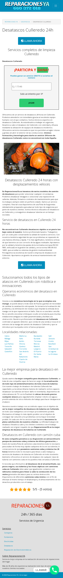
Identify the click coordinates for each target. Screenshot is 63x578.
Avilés (21, 341)
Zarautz (51, 338)
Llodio (51, 341)
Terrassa (37, 341)
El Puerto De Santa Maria (37, 354)
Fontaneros (8, 537)
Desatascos (25, 22)
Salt (50, 336)
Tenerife (8, 346)
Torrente (23, 349)
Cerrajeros (8, 533)
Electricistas (8, 541)
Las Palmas (9, 344)
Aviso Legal (23, 575)
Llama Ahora (32, 41)
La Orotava (52, 354)
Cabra (7, 336)
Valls (21, 338)
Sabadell (8, 349)
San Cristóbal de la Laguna (53, 349)
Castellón (8, 351)
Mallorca (22, 336)
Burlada (37, 338)
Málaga (7, 338)
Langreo (37, 349)
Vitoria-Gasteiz (22, 345)
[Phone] (54, 570)
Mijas (7, 341)
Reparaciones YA (11, 22)
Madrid (37, 346)
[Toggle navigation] (56, 6)
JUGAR (31, 103)
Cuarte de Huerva (23, 360)
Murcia (36, 344)
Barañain (52, 344)
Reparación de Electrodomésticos (17, 550)
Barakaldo (38, 336)
